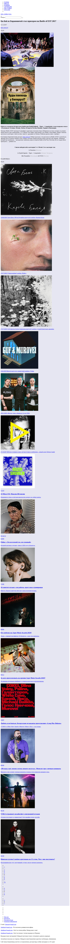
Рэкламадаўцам (8, 920)
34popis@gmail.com (10, 924)
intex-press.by (4, 27)
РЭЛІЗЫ (6, 2)
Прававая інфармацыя (10, 921)
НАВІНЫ (7, 5)
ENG (10, 14)
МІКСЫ (6, 3)
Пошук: (3, 17)
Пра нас (6, 917)
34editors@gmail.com (7, 930)
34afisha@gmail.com (6, 927)
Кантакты (7, 918)
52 (4, 882)
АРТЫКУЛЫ (8, 6)
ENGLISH (7, 9)
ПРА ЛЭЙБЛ (8, 8)
